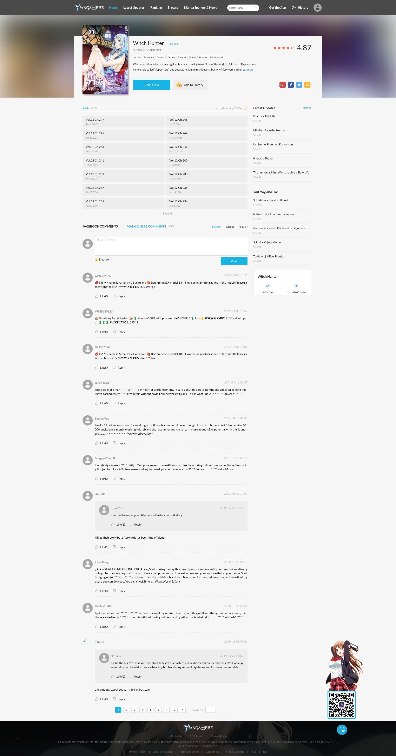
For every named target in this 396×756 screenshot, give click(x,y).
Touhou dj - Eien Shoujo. (268, 256)
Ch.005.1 (258, 204)
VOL (90, 107)
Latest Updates (134, 7)
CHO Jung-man (152, 49)
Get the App (277, 7)
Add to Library (193, 85)
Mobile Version (235, 752)
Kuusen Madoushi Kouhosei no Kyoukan (279, 228)
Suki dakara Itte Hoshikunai (270, 200)
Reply (121, 296)
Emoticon (104, 259)
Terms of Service (189, 752)
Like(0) (104, 296)
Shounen (203, 57)
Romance (182, 57)
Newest (217, 226)
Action (137, 57)
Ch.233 (257, 120)
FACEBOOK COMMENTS (100, 226)
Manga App (176, 736)
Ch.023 (257, 134)
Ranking (156, 7)
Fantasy (171, 57)
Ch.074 (257, 148)
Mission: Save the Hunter (269, 130)
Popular (243, 226)
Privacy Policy (137, 752)
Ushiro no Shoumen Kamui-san (273, 144)
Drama (192, 57)
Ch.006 (257, 246)
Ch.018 (257, 232)
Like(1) (121, 524)
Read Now (151, 85)
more (250, 69)
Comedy (160, 57)
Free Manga (197, 736)
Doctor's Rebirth (264, 116)
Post (234, 261)
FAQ (253, 752)
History (303, 7)
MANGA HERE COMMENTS (150, 226)
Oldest (230, 226)
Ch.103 (257, 162)
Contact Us (212, 752)
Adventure (149, 57)
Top (265, 752)
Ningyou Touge (262, 158)
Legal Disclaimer (162, 752)
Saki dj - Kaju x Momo (267, 242)
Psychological (216, 57)
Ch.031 (257, 176)
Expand (167, 213)
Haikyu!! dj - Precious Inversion (273, 214)
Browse (173, 7)
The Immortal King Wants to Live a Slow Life (281, 172)
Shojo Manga (219, 736)
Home (113, 7)
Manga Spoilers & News (200, 7)
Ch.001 (257, 218)
